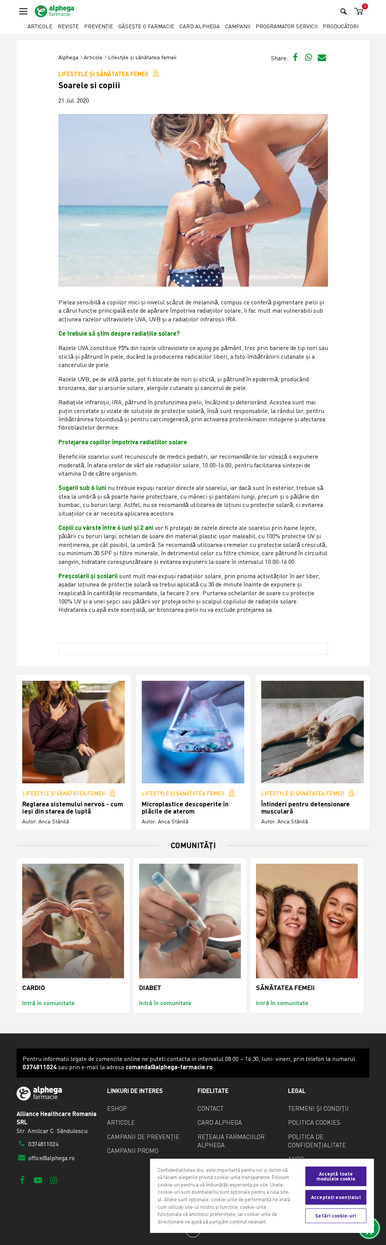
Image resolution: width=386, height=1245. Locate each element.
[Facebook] (22, 1180)
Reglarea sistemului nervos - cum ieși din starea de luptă (72, 807)
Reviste (68, 26)
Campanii (237, 26)
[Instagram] (54, 1180)
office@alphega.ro (51, 1158)
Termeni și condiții (318, 1108)
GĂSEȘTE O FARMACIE (146, 26)
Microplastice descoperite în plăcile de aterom (185, 807)
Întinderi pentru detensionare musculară (305, 807)
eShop (117, 1108)
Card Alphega (199, 26)
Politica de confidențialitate (317, 1141)
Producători (340, 26)
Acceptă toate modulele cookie (335, 1176)
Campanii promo (132, 1150)
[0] (357, 11)
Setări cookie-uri (335, 1216)
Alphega (68, 57)
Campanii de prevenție (143, 1137)
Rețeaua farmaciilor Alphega (231, 1141)
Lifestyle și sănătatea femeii (142, 57)
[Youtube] (38, 1180)
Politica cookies (314, 1122)
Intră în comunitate (48, 1002)
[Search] (343, 11)
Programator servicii (286, 26)
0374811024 (42, 1144)
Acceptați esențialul (336, 1197)
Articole (40, 26)
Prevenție (98, 26)
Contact (211, 1108)
